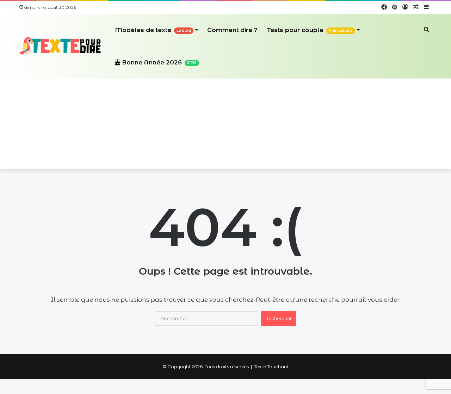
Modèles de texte (153, 29)
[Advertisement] (225, 116)
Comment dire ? (232, 29)
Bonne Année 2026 (158, 62)
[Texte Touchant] (60, 46)
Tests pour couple (310, 29)
